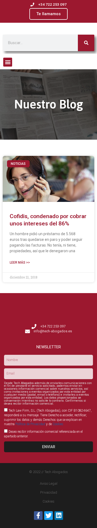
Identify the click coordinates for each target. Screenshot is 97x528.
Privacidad (48, 492)
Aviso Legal (48, 483)
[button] (7, 62)
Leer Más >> (20, 262)
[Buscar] (86, 43)
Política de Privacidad (30, 424)
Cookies (58, 424)
